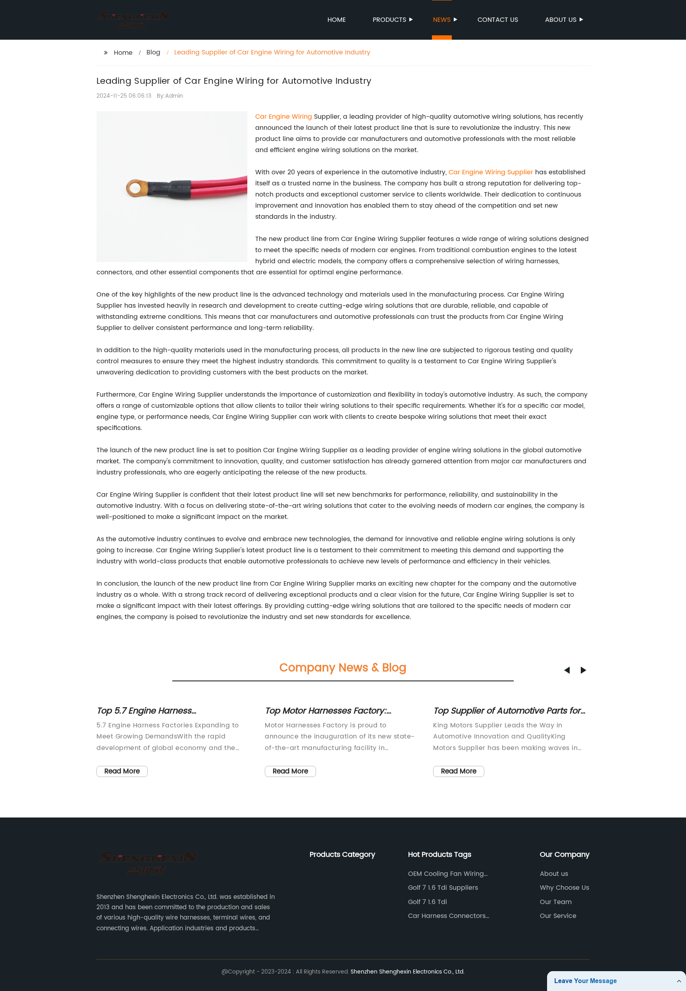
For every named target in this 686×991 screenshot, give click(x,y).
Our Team (556, 902)
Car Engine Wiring (283, 117)
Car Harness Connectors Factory (447, 916)
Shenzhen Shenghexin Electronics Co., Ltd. (407, 971)
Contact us (498, 20)
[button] (567, 670)
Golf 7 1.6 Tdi (427, 902)
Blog (153, 52)
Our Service (558, 916)
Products (389, 20)
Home (337, 20)
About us (560, 20)
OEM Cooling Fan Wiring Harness (446, 874)
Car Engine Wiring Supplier (491, 172)
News (442, 20)
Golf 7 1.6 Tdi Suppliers (443, 888)
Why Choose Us (564, 888)
